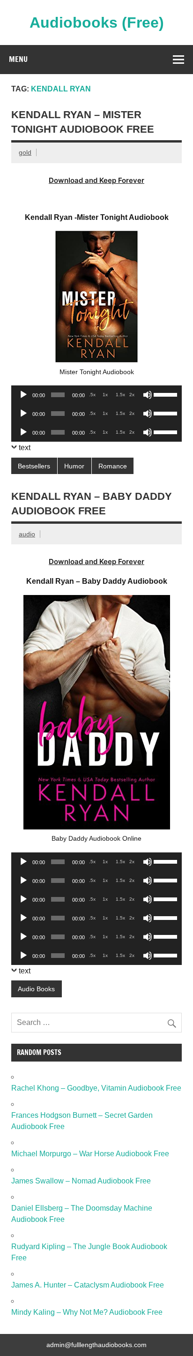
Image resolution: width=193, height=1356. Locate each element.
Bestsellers (34, 466)
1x (105, 394)
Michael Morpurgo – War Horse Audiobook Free (90, 1154)
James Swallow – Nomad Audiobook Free (81, 1181)
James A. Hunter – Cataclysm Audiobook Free (87, 1285)
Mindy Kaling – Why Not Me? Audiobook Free (87, 1312)
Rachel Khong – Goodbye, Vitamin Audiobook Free (96, 1088)
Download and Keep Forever (96, 180)
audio (27, 534)
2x (131, 394)
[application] (96, 394)
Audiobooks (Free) (97, 22)
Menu (18, 59)
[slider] (165, 393)
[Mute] (147, 394)
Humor (74, 466)
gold (25, 152)
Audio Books (36, 989)
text (24, 448)
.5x (92, 394)
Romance (112, 466)
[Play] (23, 394)
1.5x (120, 394)
